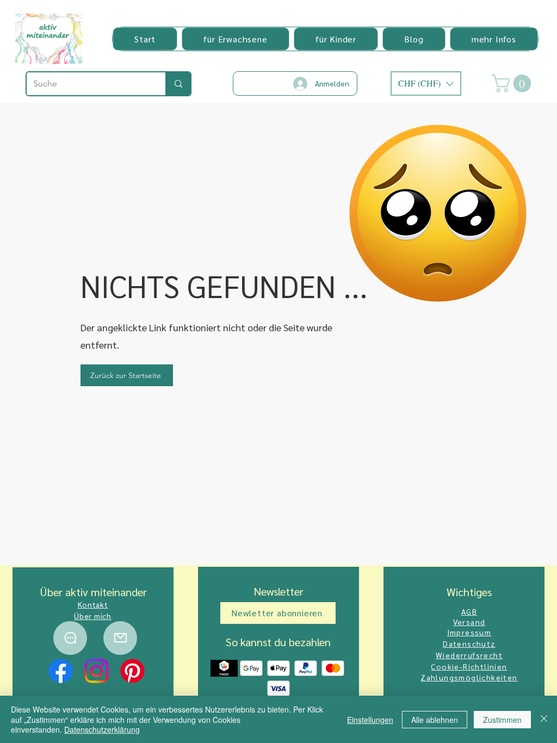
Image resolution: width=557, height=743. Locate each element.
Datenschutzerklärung (102, 729)
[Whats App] (70, 638)
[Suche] (177, 83)
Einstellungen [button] (370, 719)
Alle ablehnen (434, 719)
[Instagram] (97, 671)
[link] (513, 83)
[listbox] (426, 83)
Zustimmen (502, 719)
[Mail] (120, 638)
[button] (235, 39)
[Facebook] (61, 671)
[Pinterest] (132, 671)
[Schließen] (543, 719)
